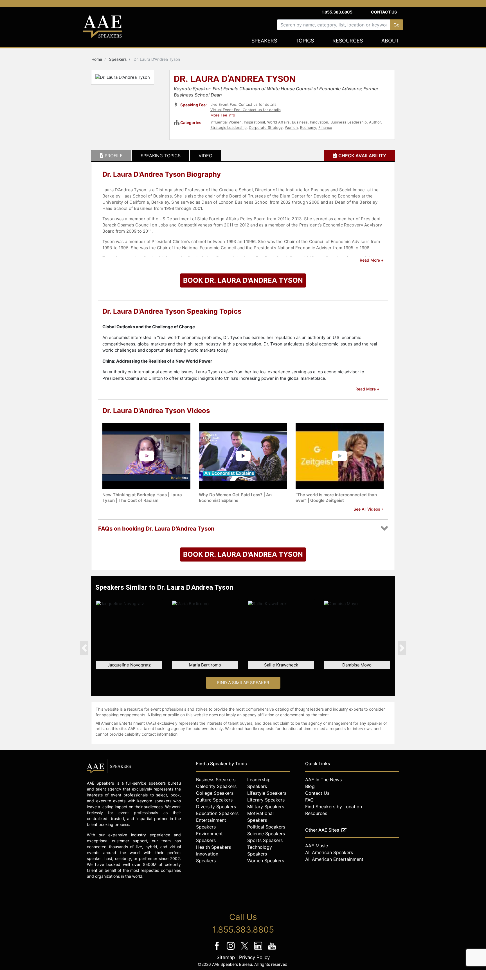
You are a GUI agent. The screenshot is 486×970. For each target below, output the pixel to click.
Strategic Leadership (228, 127)
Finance (325, 127)
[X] (245, 949)
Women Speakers (265, 860)
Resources (347, 41)
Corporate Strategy (266, 127)
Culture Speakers (214, 800)
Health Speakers (213, 847)
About (390, 41)
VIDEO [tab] (205, 155)
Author (375, 122)
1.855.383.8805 (337, 12)
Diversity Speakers (216, 806)
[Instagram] (231, 949)
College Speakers (214, 793)
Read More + (372, 260)
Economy (308, 127)
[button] (84, 647)
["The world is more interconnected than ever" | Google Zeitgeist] (340, 455)
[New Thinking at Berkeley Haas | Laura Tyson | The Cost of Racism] (146, 455)
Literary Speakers (266, 800)
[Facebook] (217, 949)
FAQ (309, 800)
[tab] (111, 155)
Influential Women (226, 122)
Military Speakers (265, 806)
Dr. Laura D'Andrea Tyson (235, 79)
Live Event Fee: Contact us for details (243, 104)
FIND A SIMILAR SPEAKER (243, 682)
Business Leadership (348, 122)
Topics (305, 41)
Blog (310, 786)
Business (300, 122)
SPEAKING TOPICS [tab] (161, 155)
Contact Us (384, 12)
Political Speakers (266, 827)
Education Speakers (217, 813)
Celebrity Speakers (216, 786)
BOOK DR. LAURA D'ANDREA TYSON (243, 280)
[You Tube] (272, 949)
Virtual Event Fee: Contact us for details (245, 109)
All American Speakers (329, 852)
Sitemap (226, 957)
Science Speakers (266, 833)
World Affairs (278, 122)
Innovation (319, 122)
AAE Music (316, 845)
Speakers (264, 41)
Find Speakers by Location (333, 806)
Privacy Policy (254, 957)
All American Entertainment (334, 859)
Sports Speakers (265, 840)
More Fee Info (222, 115)
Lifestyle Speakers (266, 793)
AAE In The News (323, 779)
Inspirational (254, 122)
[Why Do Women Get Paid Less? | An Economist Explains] (243, 455)
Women (291, 127)
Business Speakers (215, 779)
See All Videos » (369, 509)
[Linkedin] (259, 949)
